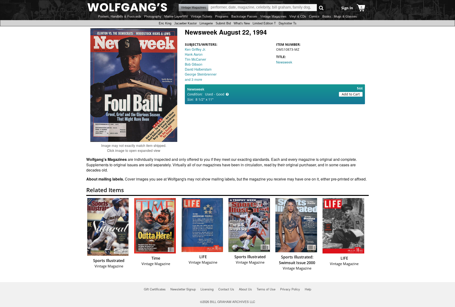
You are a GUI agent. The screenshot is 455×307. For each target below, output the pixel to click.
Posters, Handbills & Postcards (119, 16)
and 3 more (193, 79)
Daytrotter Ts (287, 23)
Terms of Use (266, 289)
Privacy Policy (290, 289)
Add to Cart (351, 94)
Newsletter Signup (183, 289)
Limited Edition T (264, 23)
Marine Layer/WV (176, 16)
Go (321, 7)
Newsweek (284, 62)
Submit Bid (223, 23)
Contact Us (226, 289)
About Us (245, 289)
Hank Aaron (194, 54)
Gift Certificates (155, 289)
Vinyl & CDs (297, 16)
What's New (242, 23)
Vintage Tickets (201, 16)
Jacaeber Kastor (185, 23)
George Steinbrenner (201, 74)
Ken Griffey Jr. (195, 49)
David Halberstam (198, 69)
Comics (314, 16)
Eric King (165, 23)
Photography (152, 16)
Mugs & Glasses (345, 16)
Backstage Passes (244, 16)
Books (326, 16)
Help (308, 289)
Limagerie (206, 23)
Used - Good (214, 94)
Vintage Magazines (273, 16)
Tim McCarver (195, 59)
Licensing (207, 289)
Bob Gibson (193, 64)
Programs (221, 16)
